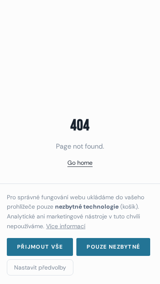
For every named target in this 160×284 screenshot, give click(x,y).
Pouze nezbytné (113, 246)
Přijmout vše (40, 246)
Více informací (65, 226)
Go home (80, 162)
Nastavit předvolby (40, 267)
